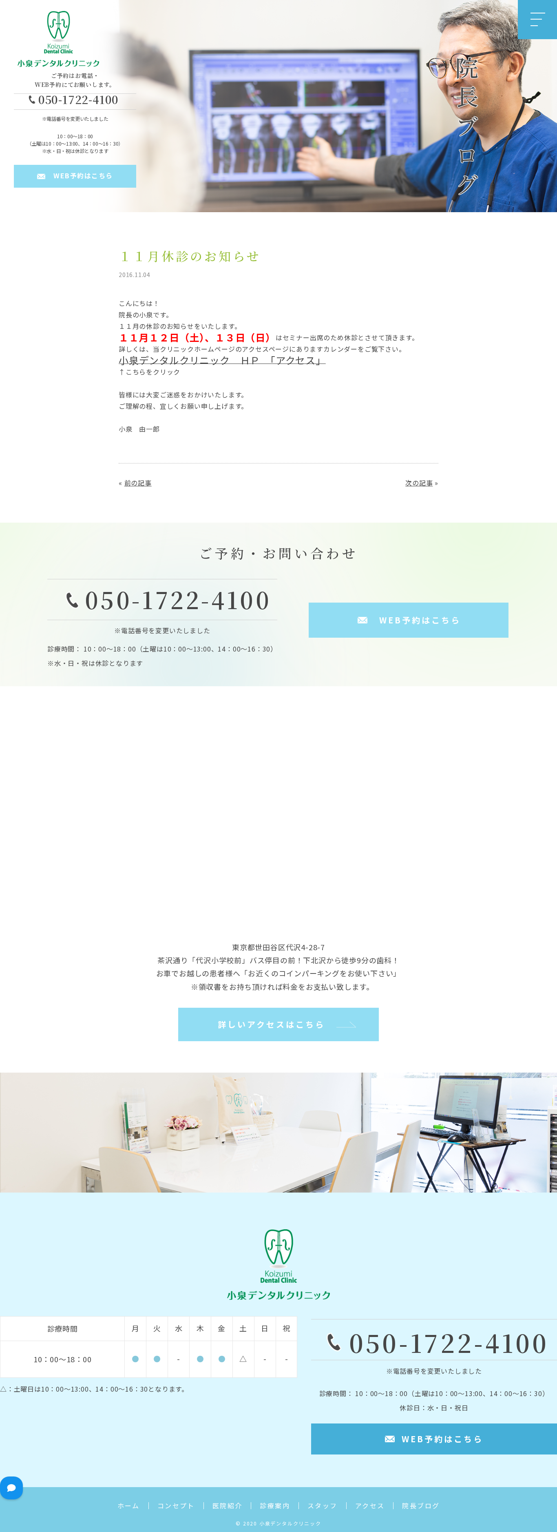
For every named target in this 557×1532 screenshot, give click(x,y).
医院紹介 (227, 1506)
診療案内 (275, 1506)
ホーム (128, 1506)
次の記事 (419, 483)
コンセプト (176, 1506)
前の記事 (138, 483)
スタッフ (322, 1506)
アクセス (370, 1506)
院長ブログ (421, 1506)
